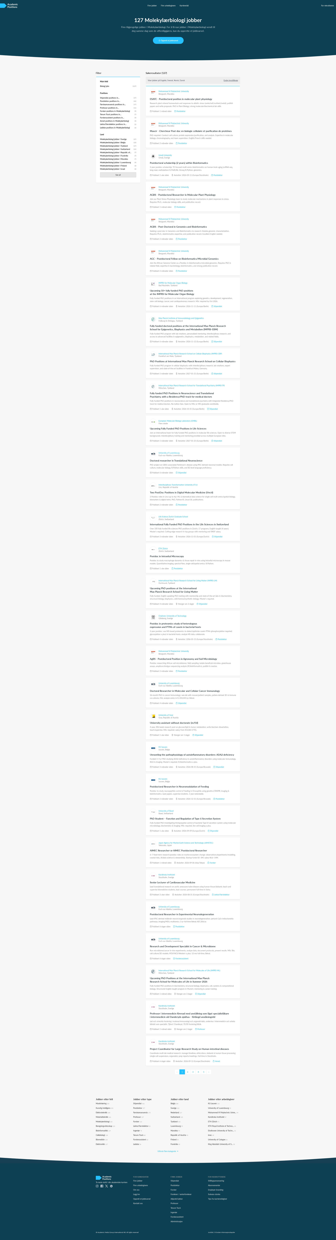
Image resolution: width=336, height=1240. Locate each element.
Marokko (170, 94)
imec (211, 1135)
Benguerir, (163, 94)
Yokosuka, (163, 845)
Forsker (212, 862)
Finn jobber (152, 5)
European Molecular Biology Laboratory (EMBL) (178, 420)
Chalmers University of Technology (172, 615)
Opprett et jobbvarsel (169, 40)
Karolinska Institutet (167, 874)
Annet (217, 1061)
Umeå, (161, 157)
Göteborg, (163, 618)
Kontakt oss (138, 1203)
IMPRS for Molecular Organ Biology (173, 283)
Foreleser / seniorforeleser (181, 1194)
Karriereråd (184, 5)
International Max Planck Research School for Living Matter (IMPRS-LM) (188, 580)
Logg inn (136, 1194)
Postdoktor (180, 111)
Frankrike (175, 1144)
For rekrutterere (327, 5)
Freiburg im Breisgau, (167, 320)
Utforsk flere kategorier (167, 1151)
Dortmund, (163, 583)
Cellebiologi (102, 1135)
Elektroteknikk (103, 1112)
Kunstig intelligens (104, 1108)
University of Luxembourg (169, 452)
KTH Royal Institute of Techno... (222, 1126)
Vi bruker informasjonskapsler (224, 1232)
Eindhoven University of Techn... (222, 1130)
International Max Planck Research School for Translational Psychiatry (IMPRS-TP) (192, 385)
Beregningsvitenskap (105, 1126)
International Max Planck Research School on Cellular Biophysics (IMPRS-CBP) (190, 353)
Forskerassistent (181, 958)
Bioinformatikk (103, 1130)
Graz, (161, 717)
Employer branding (215, 1189)
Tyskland (173, 285)
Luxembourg (178, 455)
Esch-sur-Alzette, (166, 455)
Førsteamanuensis (142, 1112)
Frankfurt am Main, (167, 356)
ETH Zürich (163, 548)
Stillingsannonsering (216, 1180)
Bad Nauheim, (164, 285)
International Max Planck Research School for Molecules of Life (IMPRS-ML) (189, 970)
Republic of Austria (170, 487)
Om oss (136, 1189)
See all (118, 175)
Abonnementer (214, 1185)
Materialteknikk (103, 1117)
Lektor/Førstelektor (221, 894)
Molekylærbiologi (104, 1121)
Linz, (161, 487)
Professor (201, 1029)
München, (163, 388)
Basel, (161, 813)
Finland (175, 1139)
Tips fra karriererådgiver (217, 1198)
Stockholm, (163, 877)
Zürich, (162, 519)
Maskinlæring (102, 1103)
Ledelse (137, 1144)
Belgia (167, 749)
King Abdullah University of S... (221, 1144)
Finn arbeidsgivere (168, 5)
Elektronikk (102, 1144)
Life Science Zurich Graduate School (173, 516)
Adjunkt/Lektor (177, 1198)
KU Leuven (163, 747)
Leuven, (162, 749)
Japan (169, 845)
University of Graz (166, 715)
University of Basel (166, 811)
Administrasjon (177, 1221)
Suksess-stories (214, 1194)
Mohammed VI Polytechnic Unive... (223, 1112)
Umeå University (165, 155)
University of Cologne (217, 1139)
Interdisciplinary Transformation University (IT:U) (178, 484)
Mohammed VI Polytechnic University (174, 91)
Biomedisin (101, 1139)
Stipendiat (217, 306)
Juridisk (210, 1232)
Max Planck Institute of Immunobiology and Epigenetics (181, 318)
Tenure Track (139, 1135)
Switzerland (169, 519)
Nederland (176, 1112)
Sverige (167, 157)
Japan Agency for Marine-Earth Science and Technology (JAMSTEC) (186, 842)
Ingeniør (137, 1130)
